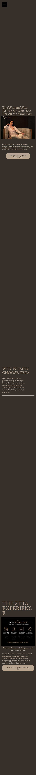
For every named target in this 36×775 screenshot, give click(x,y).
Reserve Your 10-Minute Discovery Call (18, 156)
